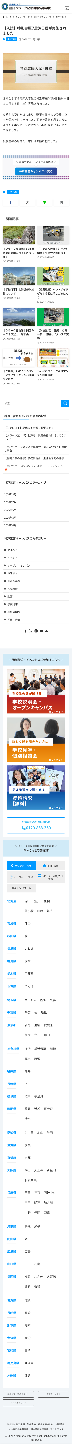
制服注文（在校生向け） (18, 1394)
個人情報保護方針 (39, 1428)
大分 (28, 1338)
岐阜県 (11, 1096)
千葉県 (11, 1012)
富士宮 (48, 1109)
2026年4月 (10, 525)
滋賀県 (11, 1145)
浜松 (37, 1109)
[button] (67, 6)
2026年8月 (10, 494)
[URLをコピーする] (61, 202)
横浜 (28, 1049)
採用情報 (60, 1424)
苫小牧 (29, 911)
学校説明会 (13, 612)
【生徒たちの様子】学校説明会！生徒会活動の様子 (34, 458)
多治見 (38, 1096)
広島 (28, 1251)
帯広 (50, 911)
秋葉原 (48, 1025)
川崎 (53, 1049)
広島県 (11, 1251)
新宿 (28, 1025)
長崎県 (11, 1313)
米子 (37, 1226)
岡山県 (11, 1239)
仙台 (28, 923)
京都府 (11, 1157)
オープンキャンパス (19, 565)
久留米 (51, 1276)
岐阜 (28, 1096)
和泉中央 (31, 1180)
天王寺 (38, 1170)
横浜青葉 (40, 1049)
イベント (12, 558)
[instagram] (36, 631)
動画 (10, 596)
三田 (28, 1202)
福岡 (28, 1276)
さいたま (31, 1000)
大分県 (11, 1338)
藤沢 (37, 1059)
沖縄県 (11, 1375)
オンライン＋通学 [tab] (23, 877)
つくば (29, 986)
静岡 (28, 1109)
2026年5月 (10, 517)
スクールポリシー (18, 1402)
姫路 (47, 1212)
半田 (50, 1132)
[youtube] (41, 631)
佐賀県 (11, 1300)
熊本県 (11, 1325)
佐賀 (28, 1300)
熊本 (28, 1325)
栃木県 (11, 973)
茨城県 (11, 986)
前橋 (28, 961)
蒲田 (47, 1035)
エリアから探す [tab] (23, 866)
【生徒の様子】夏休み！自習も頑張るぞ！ (29, 428)
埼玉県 (11, 1000)
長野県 (11, 1084)
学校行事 (11, 39)
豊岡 (37, 1212)
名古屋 (29, 1132)
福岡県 (11, 1276)
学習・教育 (13, 620)
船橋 (44, 1012)
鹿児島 (29, 1363)
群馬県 (11, 961)
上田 (28, 1084)
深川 (28, 901)
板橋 (28, 1035)
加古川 (48, 1202)
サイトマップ (57, 1428)
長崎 (28, 1313)
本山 (40, 1132)
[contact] (46, 631)
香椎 (37, 1286)
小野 (28, 1212)
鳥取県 (11, 1226)
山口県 (11, 1264)
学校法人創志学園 (16, 1424)
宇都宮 (29, 973)
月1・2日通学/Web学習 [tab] (53, 877)
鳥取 (28, 1226)
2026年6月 (10, 510)
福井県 (11, 1071)
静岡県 (11, 1109)
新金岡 (51, 1170)
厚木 (28, 1059)
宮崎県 (11, 1350)
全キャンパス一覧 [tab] (21, 888)
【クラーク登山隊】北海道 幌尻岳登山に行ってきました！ (35, 437)
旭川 (37, 901)
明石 (37, 1202)
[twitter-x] (31, 631)
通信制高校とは (45, 1424)
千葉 (28, 1012)
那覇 (28, 1375)
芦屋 (28, 1192)
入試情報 (12, 589)
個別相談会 (13, 581)
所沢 (43, 1000)
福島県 (11, 948)
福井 (28, 1071)
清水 (28, 1119)
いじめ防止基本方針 (18, 1428)
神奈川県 (13, 1049)
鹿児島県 (13, 1363)
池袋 (37, 1025)
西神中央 (50, 1192)
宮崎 (28, 1350)
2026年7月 (10, 502)
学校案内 (31, 1424)
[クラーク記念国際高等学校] (26, 6)
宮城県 (11, 923)
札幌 (47, 901)
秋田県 (11, 936)
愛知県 (11, 1132)
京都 (28, 1157)
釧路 (40, 911)
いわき (29, 948)
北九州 (38, 1276)
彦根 (28, 1145)
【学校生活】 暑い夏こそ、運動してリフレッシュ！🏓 (34, 467)
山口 (28, 1264)
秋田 (28, 936)
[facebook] (26, 631)
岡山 (28, 1239)
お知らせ (12, 573)
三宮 (37, 1192)
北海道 (11, 901)
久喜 (53, 1000)
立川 (37, 1035)
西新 (28, 1286)
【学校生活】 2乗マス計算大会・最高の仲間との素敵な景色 (35, 448)
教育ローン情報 (54, 1394)
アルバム (12, 550)
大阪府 (11, 1170)
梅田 (28, 1170)
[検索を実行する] (65, 403)
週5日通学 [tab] (52, 866)
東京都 (11, 1025)
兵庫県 (11, 1192)
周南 (37, 1264)
